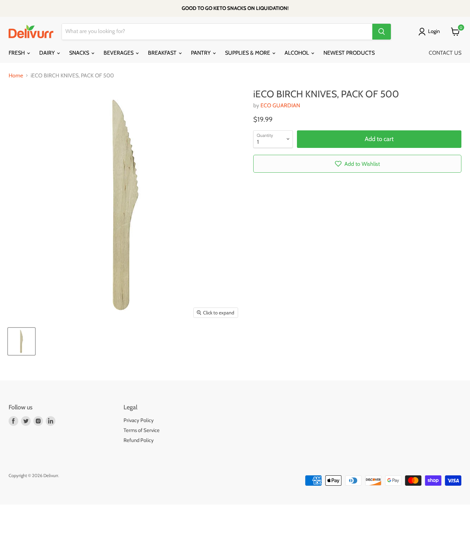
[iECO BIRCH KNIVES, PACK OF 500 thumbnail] (21, 341)
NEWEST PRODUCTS (349, 53)
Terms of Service (142, 430)
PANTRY (201, 53)
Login (434, 31)
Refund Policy (139, 440)
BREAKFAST (163, 53)
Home (16, 76)
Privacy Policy (139, 420)
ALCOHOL (297, 53)
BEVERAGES (119, 53)
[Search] (381, 32)
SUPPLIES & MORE (248, 53)
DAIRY (47, 53)
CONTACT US (445, 53)
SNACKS (79, 53)
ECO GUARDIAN (280, 105)
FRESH (17, 53)
